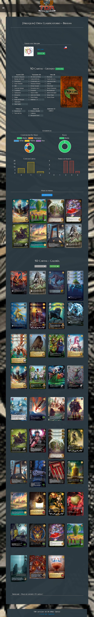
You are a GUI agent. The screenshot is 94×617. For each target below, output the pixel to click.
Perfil (41, 53)
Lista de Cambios (47, 614)
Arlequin (40, 49)
